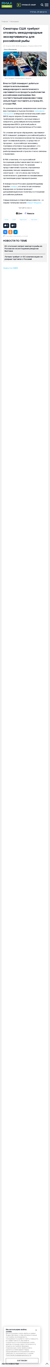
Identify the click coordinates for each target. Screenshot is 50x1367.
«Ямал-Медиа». (34, 203)
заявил (13, 186)
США (14, 219)
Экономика (14, 21)
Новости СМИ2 (10, 268)
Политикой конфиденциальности (18, 1355)
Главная (5, 21)
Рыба (6, 219)
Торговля (34, 219)
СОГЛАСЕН (22, 1361)
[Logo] (7, 5)
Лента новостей (10, 1364)
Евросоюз (23, 219)
